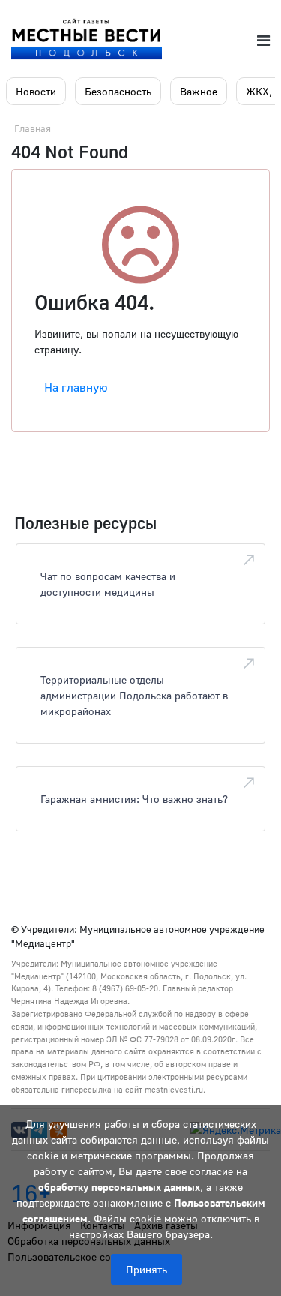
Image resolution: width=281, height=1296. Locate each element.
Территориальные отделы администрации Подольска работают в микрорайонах (134, 695)
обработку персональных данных (119, 1186)
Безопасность (118, 91)
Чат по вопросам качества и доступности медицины (107, 584)
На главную (76, 387)
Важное (198, 91)
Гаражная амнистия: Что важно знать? (134, 798)
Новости (36, 91)
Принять (146, 1269)
